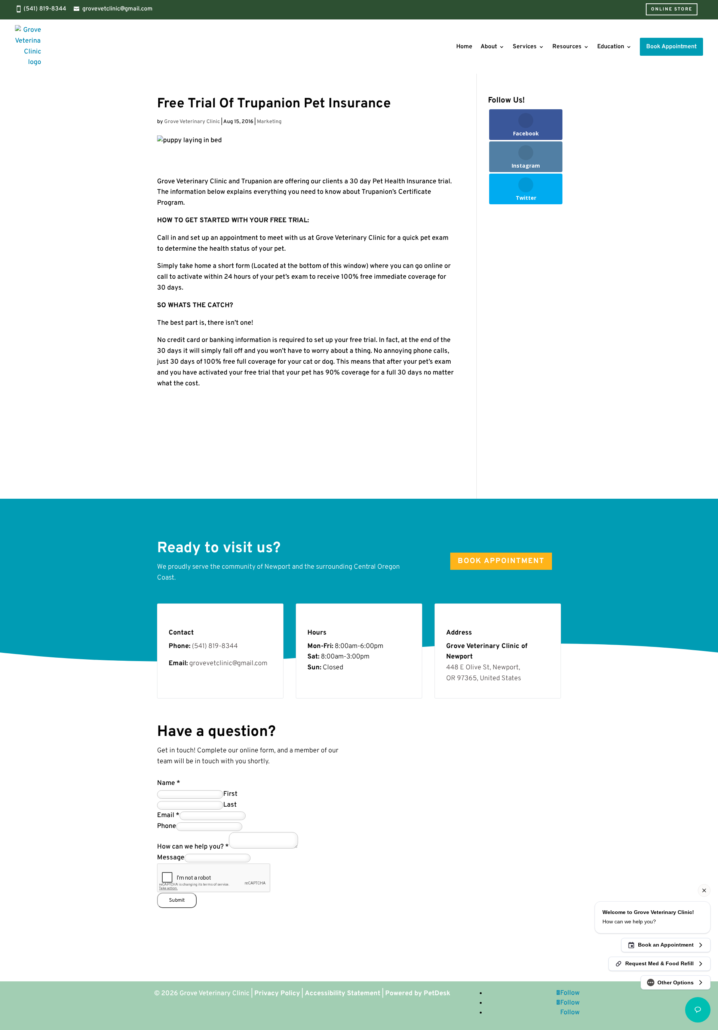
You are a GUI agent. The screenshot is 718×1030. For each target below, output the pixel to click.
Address (459, 633)
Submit (177, 900)
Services (525, 47)
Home (464, 47)
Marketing (269, 122)
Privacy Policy (277, 993)
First (230, 794)
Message (170, 857)
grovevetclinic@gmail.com (117, 9)
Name (168, 783)
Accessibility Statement (342, 993)
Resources (567, 47)
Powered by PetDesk (417, 993)
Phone (166, 826)
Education (610, 47)
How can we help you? (193, 847)
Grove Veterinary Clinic (192, 122)
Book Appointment (501, 561)
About (489, 47)
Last (230, 805)
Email (168, 815)
